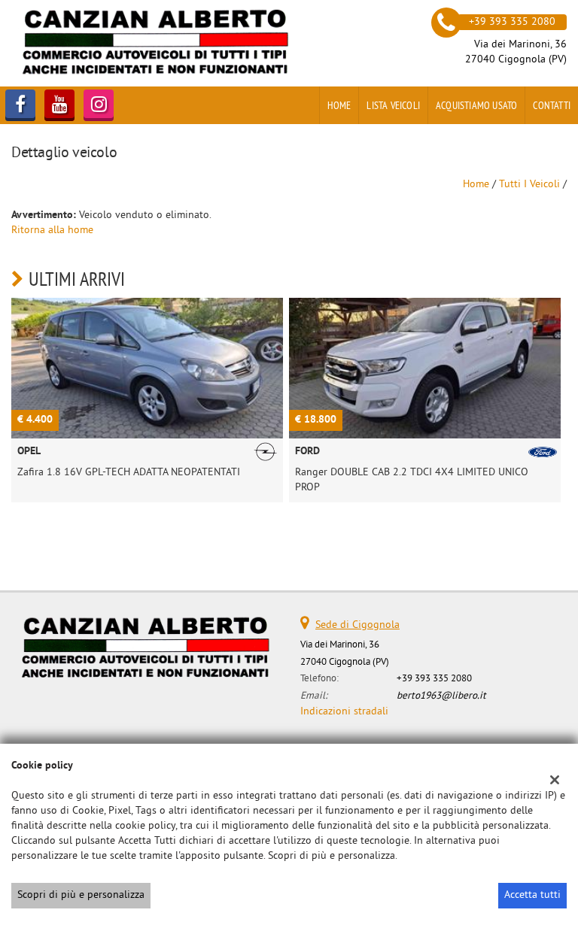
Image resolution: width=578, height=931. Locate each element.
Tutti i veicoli (529, 184)
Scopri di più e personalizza (80, 895)
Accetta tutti (532, 895)
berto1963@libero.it (441, 696)
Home (339, 105)
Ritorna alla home (52, 230)
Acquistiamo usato (476, 105)
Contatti (551, 105)
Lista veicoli (393, 105)
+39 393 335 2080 (434, 678)
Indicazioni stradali (344, 711)
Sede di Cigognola (357, 625)
